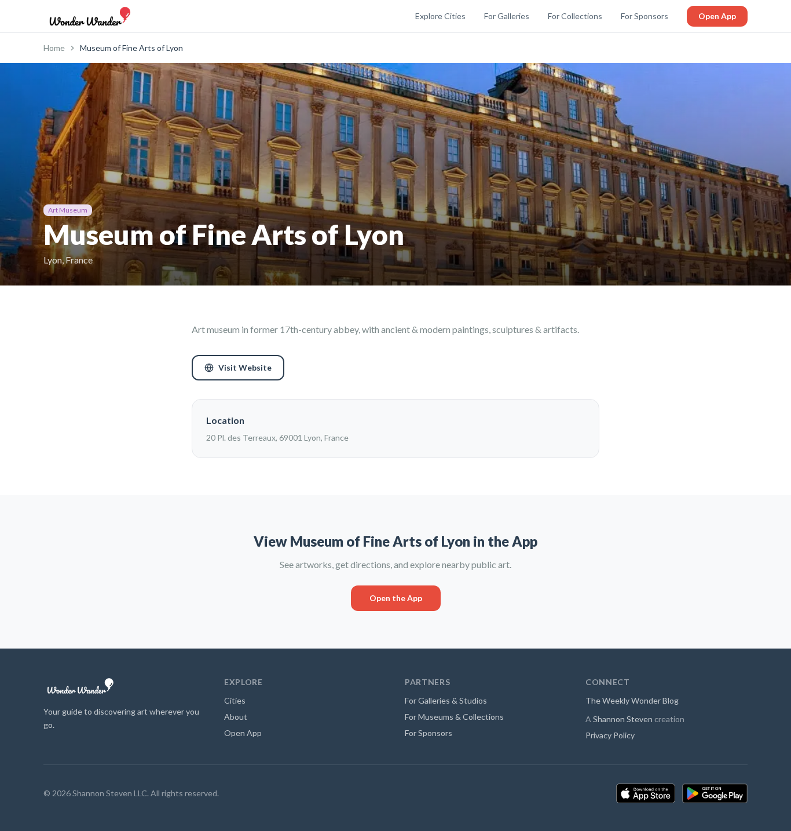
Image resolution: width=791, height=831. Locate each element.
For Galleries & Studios (446, 700)
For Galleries (506, 16)
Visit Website (245, 367)
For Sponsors (644, 16)
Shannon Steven (623, 719)
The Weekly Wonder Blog (632, 700)
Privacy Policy (610, 735)
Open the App (395, 598)
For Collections (575, 16)
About (235, 717)
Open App (717, 16)
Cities (235, 700)
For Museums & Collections (454, 717)
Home (54, 48)
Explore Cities (440, 16)
